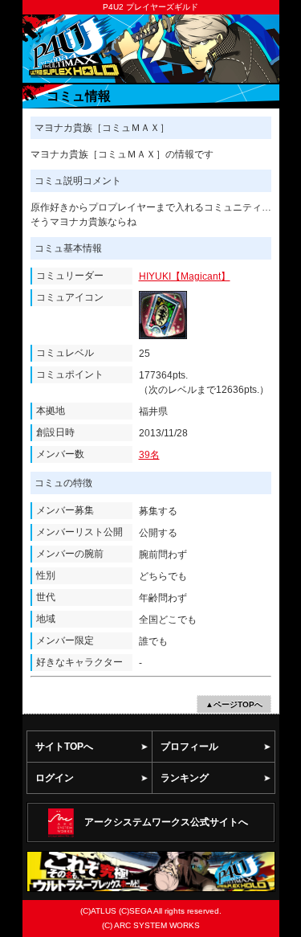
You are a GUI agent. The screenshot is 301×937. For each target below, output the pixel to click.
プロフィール (189, 746)
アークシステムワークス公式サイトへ (166, 822)
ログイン (54, 778)
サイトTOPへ (64, 746)
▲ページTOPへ (233, 704)
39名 (149, 454)
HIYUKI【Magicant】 (184, 276)
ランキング (185, 778)
